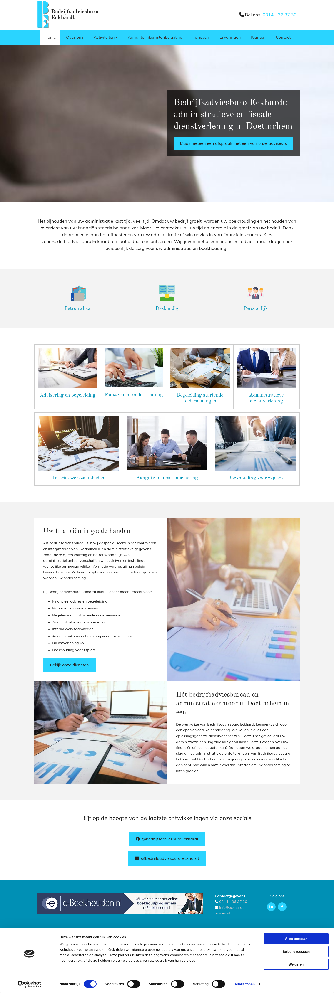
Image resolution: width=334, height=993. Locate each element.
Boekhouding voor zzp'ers (255, 478)
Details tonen (243, 984)
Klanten (258, 37)
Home (50, 37)
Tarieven (201, 37)
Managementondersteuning (134, 394)
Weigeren (296, 964)
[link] (105, 37)
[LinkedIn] (271, 906)
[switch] (133, 984)
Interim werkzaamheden (78, 478)
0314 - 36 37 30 (280, 14)
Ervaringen (230, 37)
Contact (283, 37)
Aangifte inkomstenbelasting (155, 37)
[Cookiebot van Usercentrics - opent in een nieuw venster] (29, 984)
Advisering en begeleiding (67, 395)
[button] (233, 143)
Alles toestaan (296, 939)
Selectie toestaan (296, 952)
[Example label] (282, 906)
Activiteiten (104, 37)
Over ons (74, 37)
